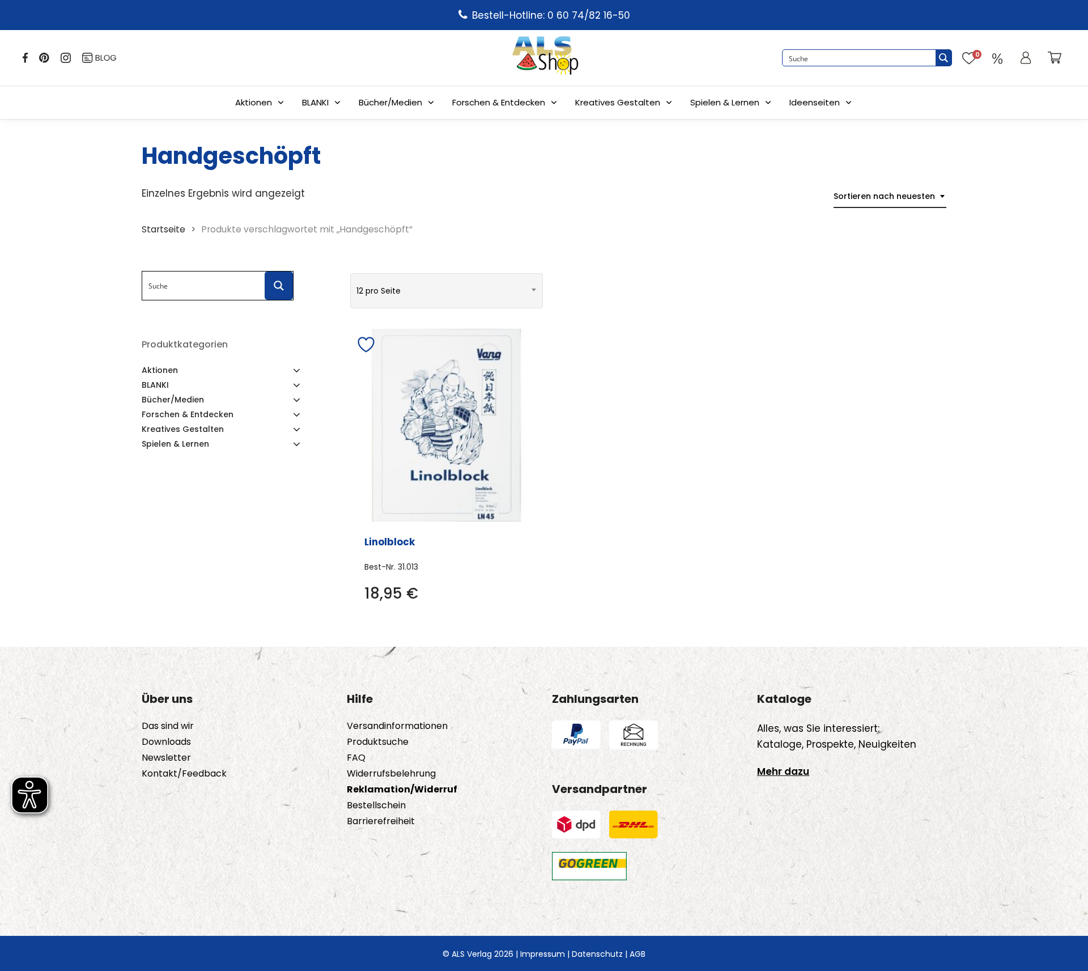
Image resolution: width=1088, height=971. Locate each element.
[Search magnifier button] (943, 58)
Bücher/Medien (390, 102)
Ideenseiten (814, 102)
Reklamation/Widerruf (402, 789)
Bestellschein (376, 805)
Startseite (163, 229)
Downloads (166, 742)
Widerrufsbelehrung (391, 773)
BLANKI (315, 102)
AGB (637, 954)
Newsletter (166, 758)
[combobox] (890, 196)
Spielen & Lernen (724, 102)
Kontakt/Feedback (184, 773)
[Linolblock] (446, 425)
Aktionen (253, 102)
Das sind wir (168, 726)
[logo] (545, 58)
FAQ (356, 758)
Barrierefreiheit (381, 821)
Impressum (542, 954)
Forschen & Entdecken (498, 102)
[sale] (997, 58)
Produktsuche (378, 742)
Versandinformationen (397, 726)
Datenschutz (597, 954)
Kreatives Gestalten (617, 102)
